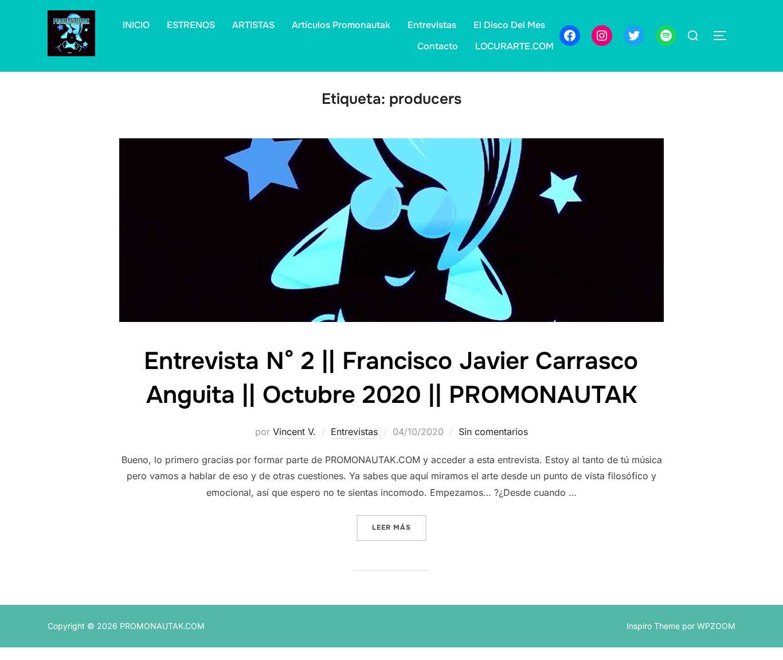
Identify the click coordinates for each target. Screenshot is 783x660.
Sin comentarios (493, 431)
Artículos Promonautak (341, 25)
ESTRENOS (191, 25)
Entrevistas (432, 25)
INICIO (136, 25)
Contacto (437, 46)
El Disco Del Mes (509, 25)
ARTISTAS (253, 25)
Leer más (399, 527)
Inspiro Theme (653, 626)
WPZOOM (716, 626)
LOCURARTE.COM (514, 46)
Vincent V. (294, 431)
